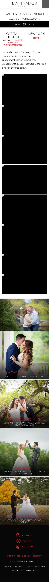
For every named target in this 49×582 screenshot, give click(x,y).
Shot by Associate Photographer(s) (13, 42)
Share (36, 38)
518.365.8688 (15, 561)
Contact (37, 556)
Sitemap (11, 556)
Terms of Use (23, 556)
